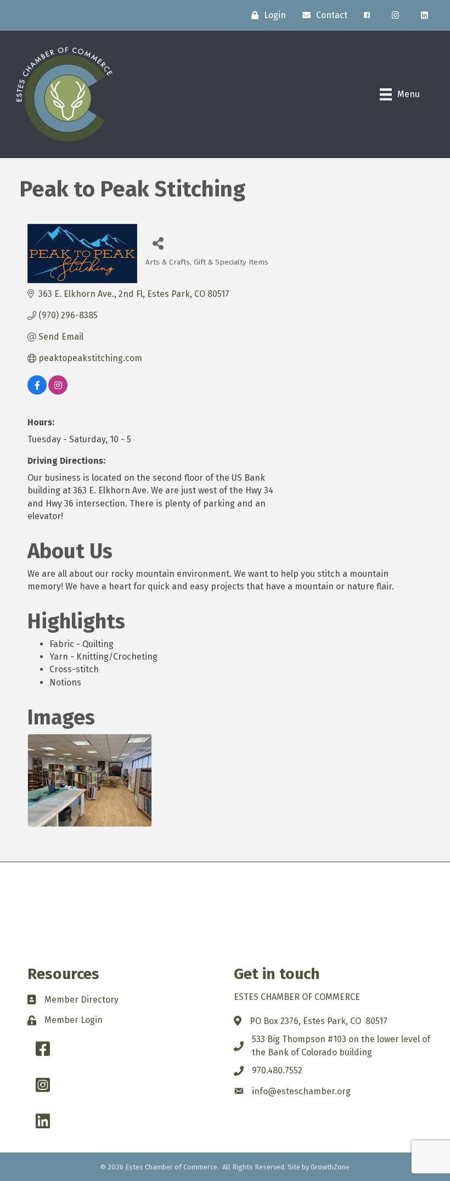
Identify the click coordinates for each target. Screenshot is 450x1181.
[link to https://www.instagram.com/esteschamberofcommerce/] (395, 15)
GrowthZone (330, 1167)
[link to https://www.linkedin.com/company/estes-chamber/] (424, 15)
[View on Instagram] (58, 391)
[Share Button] (157, 242)
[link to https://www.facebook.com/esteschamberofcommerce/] (366, 15)
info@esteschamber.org (301, 1091)
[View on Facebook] (37, 391)
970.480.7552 (277, 1070)
